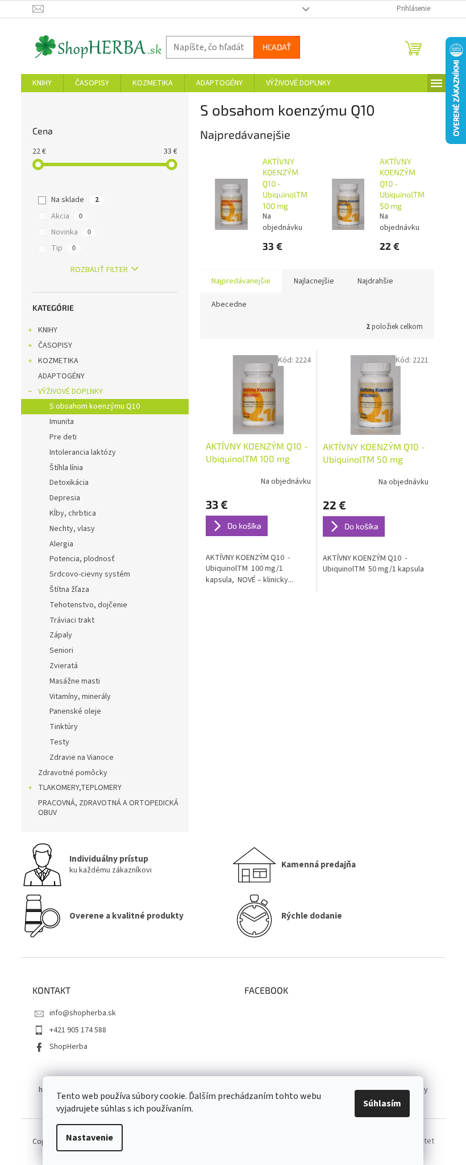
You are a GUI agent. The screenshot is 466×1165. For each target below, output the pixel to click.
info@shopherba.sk (82, 1013)
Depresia (64, 498)
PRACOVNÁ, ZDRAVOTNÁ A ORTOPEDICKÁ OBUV (108, 807)
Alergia (61, 544)
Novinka (71, 232)
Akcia (66, 216)
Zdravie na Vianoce (81, 757)
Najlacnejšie (314, 281)
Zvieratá (63, 666)
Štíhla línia (66, 468)
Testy (59, 742)
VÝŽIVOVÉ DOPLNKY (70, 391)
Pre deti (63, 437)
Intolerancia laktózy (82, 452)
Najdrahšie (375, 281)
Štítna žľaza (69, 589)
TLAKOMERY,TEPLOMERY (80, 787)
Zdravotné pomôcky (72, 773)
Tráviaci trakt (71, 620)
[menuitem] (42, 83)
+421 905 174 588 (77, 1030)
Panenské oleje (75, 711)
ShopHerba (68, 1046)
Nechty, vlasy (72, 528)
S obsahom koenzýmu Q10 (94, 406)
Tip (63, 248)
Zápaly (60, 635)
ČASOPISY (55, 345)
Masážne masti (74, 681)
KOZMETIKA (58, 361)
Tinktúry (63, 726)
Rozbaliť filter (99, 269)
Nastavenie (89, 1137)
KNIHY (47, 330)
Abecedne (229, 304)
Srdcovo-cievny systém (89, 574)
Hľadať (277, 47)
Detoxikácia (69, 482)
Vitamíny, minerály (80, 696)
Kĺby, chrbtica (72, 513)
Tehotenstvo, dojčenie (88, 605)
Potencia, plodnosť (82, 559)
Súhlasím (382, 1103)
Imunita (61, 421)
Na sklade (75, 199)
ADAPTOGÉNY (61, 376)
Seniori (61, 650)
